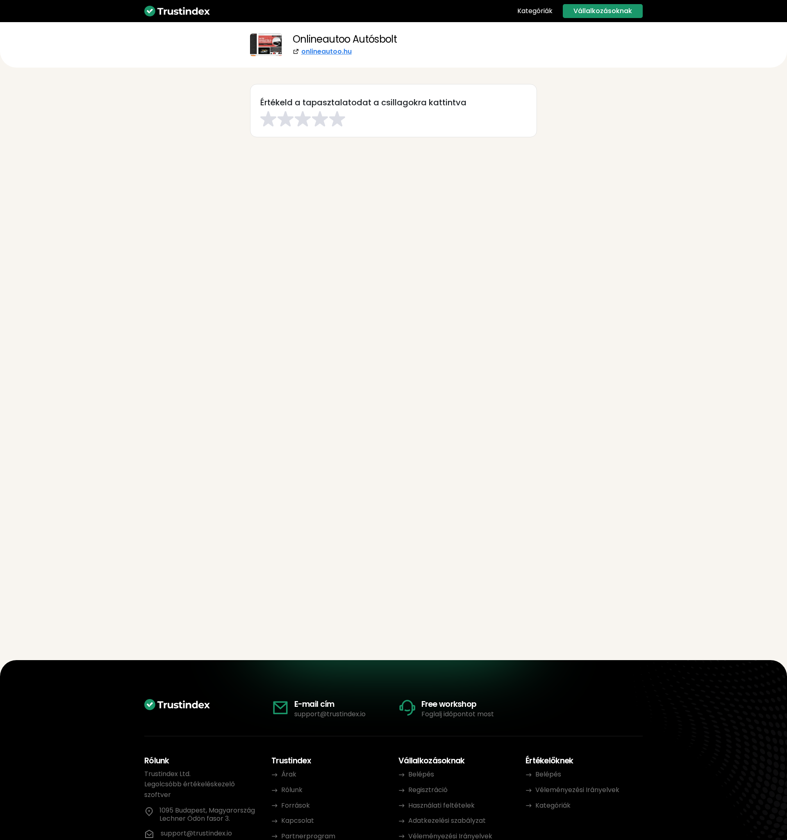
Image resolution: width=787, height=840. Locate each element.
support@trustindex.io (330, 714)
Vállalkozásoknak (602, 11)
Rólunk (292, 790)
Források (295, 805)
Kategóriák (535, 11)
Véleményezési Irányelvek (577, 790)
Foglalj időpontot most (457, 714)
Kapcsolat (297, 820)
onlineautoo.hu (326, 51)
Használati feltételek (441, 805)
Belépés (421, 774)
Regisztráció (428, 790)
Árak (288, 774)
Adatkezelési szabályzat (447, 820)
